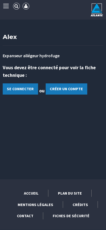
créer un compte (66, 88)
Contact (25, 215)
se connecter (20, 88)
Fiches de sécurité (71, 215)
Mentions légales (35, 204)
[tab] (16, 6)
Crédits (80, 204)
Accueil (31, 193)
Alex (10, 37)
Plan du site (70, 193)
